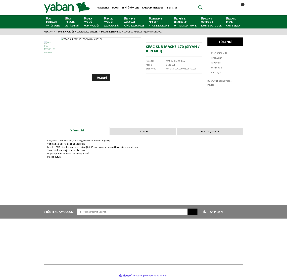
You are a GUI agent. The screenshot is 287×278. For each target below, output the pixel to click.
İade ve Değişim (134, 244)
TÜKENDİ (225, 42)
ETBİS (87, 244)
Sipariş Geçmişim (174, 234)
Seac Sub (171, 64)
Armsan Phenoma (216, 234)
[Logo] (67, 7)
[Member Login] (220, 7)
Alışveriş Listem (174, 239)
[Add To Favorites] (225, 53)
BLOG (115, 7)
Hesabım (170, 229)
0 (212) (54, 229)
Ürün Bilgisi (76, 130)
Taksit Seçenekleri (210, 131)
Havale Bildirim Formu (95, 239)
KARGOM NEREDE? (152, 7)
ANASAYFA (103, 7)
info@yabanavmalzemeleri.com (60, 244)
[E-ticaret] (143, 275)
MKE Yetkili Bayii (215, 229)
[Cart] (240, 7)
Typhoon (211, 249)
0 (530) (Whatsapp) (61, 239)
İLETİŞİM (171, 7)
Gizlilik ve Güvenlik (135, 234)
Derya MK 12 (213, 239)
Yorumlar (143, 131)
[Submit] (192, 212)
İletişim (88, 234)
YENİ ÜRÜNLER (130, 7)
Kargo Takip (132, 249)
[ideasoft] (126, 275)
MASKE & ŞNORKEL (175, 60)
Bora (209, 244)
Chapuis (211, 254)
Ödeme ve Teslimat (135, 239)
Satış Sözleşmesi (134, 229)
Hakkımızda (90, 229)
